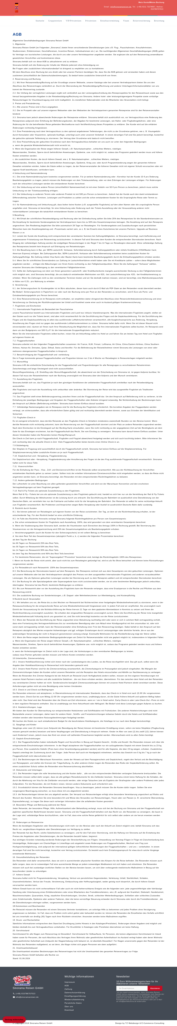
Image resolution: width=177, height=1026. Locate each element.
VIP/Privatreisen (73, 21)
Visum (126, 21)
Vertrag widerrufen (14, 1020)
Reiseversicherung (141, 21)
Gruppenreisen (55, 21)
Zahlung (68, 989)
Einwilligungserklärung (75, 996)
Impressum (70, 982)
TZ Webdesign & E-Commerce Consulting (144, 1023)
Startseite (40, 21)
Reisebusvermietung (109, 21)
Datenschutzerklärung (75, 992)
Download (69, 1010)
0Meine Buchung (156, 2)
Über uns (69, 1006)
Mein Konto (144, 2)
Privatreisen (90, 21)
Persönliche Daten (73, 1003)
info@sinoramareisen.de (120, 7)
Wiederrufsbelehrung (74, 999)
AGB (67, 986)
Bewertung (159, 21)
